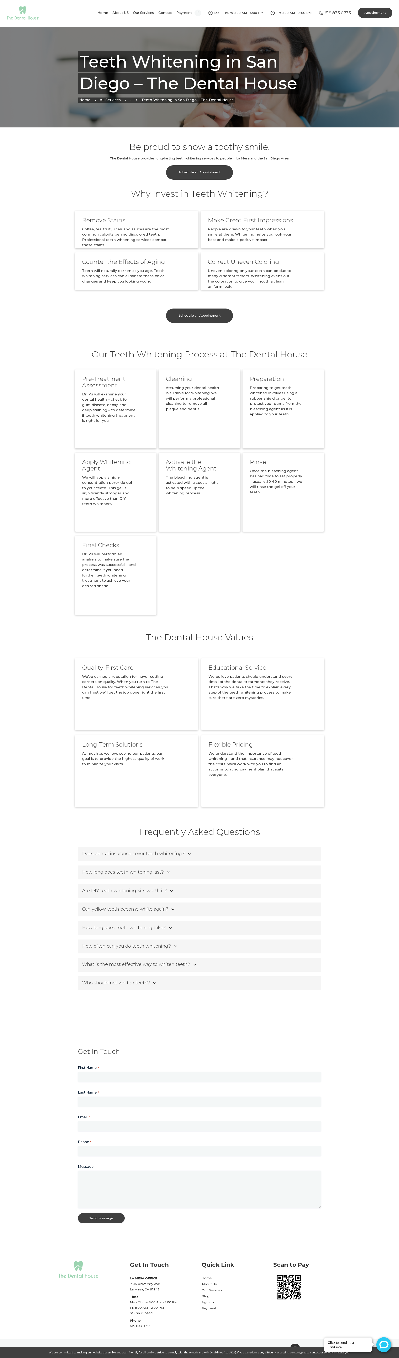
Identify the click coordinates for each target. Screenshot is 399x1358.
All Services (110, 100)
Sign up (208, 1302)
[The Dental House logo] (23, 8)
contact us (316, 1352)
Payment (209, 1308)
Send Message (101, 1218)
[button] (198, 12)
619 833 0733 (140, 1326)
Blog (205, 1296)
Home (84, 100)
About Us (209, 1284)
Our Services (212, 1290)
